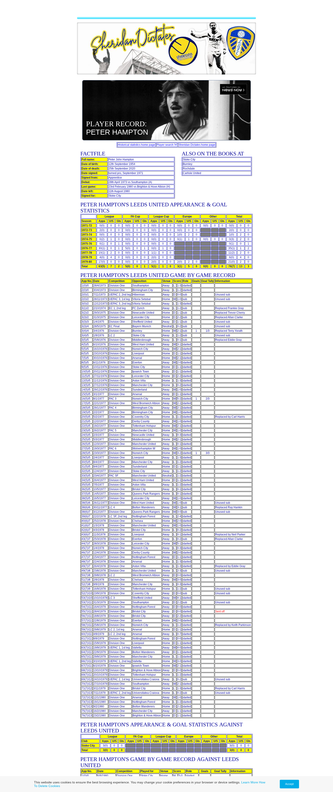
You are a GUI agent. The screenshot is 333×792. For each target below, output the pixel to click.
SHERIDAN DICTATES (166, 10)
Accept (289, 784)
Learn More (249, 782)
